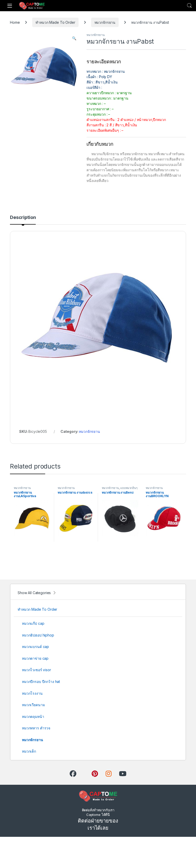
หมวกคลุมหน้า (33, 716)
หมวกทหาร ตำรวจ (36, 728)
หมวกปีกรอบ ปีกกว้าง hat (41, 681)
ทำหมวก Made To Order (55, 22)
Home (15, 22)
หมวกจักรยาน (105, 22)
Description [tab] (23, 217)
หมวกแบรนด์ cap (35, 646)
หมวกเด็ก (29, 751)
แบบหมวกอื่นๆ (129, 488)
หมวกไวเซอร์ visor (36, 670)
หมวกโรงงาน (32, 693)
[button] (74, 38)
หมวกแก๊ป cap (33, 623)
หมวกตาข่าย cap (35, 658)
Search (189, 5)
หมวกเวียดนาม (33, 705)
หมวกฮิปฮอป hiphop (38, 635)
